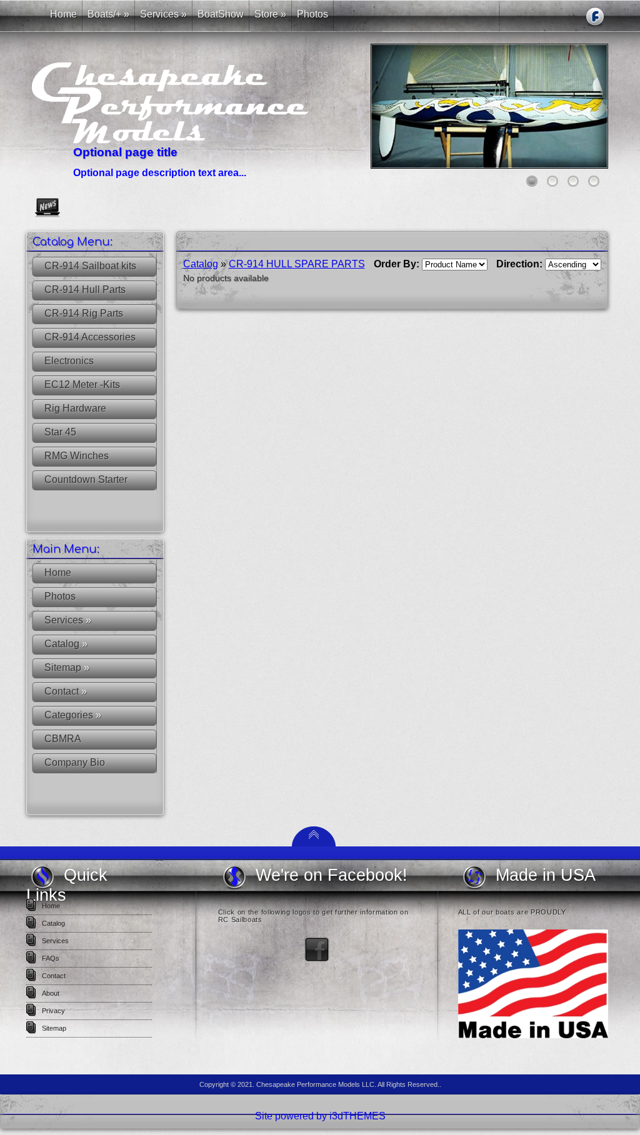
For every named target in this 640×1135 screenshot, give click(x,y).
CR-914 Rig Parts (83, 313)
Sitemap (66, 667)
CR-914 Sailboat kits (90, 265)
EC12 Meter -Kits (82, 384)
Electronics (69, 360)
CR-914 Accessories (90, 337)
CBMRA (62, 738)
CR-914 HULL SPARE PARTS (297, 264)
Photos (60, 596)
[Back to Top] (313, 843)
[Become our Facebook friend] (317, 959)
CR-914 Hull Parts (85, 289)
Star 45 (60, 432)
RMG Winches (76, 455)
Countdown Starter (86, 479)
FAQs (50, 958)
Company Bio (74, 762)
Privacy (53, 1010)
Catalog (66, 643)
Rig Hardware (75, 408)
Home (57, 572)
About (50, 993)
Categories (72, 715)
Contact (65, 691)
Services (67, 620)
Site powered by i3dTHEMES (320, 1116)
